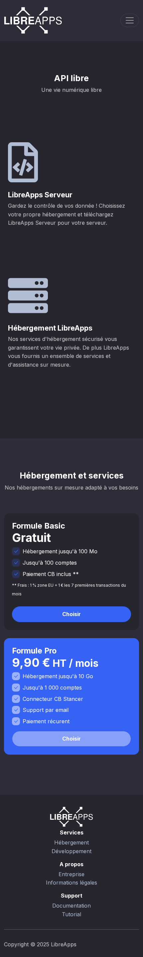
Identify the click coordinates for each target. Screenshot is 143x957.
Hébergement (71, 842)
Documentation (71, 905)
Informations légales (71, 882)
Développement (71, 851)
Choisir (71, 614)
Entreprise (71, 874)
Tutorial (71, 914)
